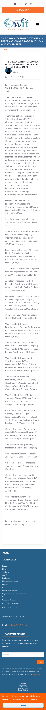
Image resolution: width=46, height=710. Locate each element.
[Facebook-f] (20, 4)
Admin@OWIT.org (18, 625)
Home (6, 50)
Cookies (23, 683)
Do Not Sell (23, 687)
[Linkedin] (14, 4)
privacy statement (37, 674)
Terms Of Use (23, 690)
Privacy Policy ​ (23, 688)
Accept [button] (23, 705)
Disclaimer (23, 685)
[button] (37, 24)
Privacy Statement (30, 699)
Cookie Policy (15, 699)
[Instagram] (31, 4)
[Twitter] (25, 4)
